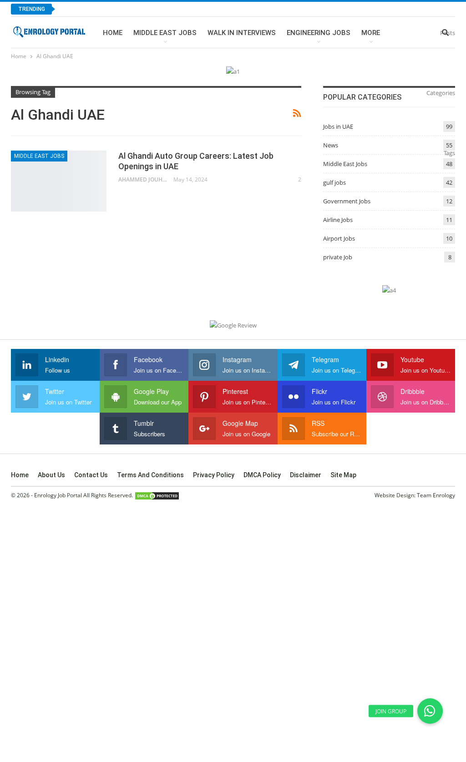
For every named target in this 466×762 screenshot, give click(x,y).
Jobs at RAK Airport (102, 8)
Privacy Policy (213, 475)
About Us (51, 475)
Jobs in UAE (338, 126)
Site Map (343, 475)
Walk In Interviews (242, 33)
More (370, 33)
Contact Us (91, 475)
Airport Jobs (339, 238)
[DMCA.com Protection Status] (157, 496)
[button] (430, 711)
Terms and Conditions (150, 475)
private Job (337, 257)
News (330, 145)
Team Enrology (436, 495)
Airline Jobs (338, 220)
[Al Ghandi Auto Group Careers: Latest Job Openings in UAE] (58, 181)
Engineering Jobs (318, 33)
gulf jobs (334, 182)
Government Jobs (346, 201)
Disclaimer (305, 475)
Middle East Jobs (165, 33)
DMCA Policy (262, 475)
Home (112, 33)
